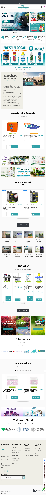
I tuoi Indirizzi (27, 453)
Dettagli (12, 147)
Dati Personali (27, 450)
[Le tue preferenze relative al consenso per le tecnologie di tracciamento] (45, 371)
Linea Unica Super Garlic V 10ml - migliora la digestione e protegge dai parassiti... (10, 390)
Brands (37, 455)
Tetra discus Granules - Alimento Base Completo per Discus (30, 390)
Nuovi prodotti (39, 453)
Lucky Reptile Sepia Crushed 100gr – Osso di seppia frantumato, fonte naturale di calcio (10, 206)
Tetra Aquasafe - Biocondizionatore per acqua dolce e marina (7, 286)
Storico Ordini (27, 451)
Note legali (15, 448)
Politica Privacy (16, 461)
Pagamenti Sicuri (16, 458)
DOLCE (16, 370)
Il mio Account (27, 448)
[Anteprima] (14, 134)
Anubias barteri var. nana (26, 285)
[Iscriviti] (23, 477)
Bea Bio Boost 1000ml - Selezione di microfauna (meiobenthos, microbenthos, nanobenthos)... (29, 138)
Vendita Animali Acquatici (16, 453)
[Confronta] (12, 134)
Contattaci (38, 448)
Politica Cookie (16, 463)
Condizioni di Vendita (17, 450)
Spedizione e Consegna (15, 456)
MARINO (22, 370)
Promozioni (38, 450)
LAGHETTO (28, 370)
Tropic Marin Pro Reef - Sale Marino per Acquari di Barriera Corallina (10, 136)
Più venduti (38, 451)
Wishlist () (18, 3)
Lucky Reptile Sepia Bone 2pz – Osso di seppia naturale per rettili (30, 206)
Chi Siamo (15, 447)
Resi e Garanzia (16, 460)
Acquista (37, 146)
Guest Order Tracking (29, 455)
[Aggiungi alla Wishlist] (10, 134)
